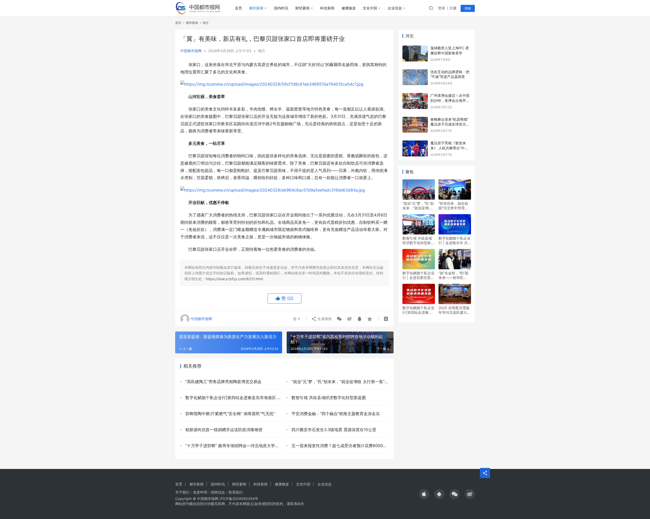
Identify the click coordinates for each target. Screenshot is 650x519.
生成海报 (324, 319)
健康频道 (349, 8)
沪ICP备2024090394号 (238, 498)
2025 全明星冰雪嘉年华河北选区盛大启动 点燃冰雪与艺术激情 (454, 310)
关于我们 (182, 492)
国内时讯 (281, 8)
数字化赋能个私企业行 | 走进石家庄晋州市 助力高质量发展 (418, 275)
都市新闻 (256, 8)
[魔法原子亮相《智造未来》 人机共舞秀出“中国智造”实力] (415, 148)
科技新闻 (327, 8)
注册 (453, 8)
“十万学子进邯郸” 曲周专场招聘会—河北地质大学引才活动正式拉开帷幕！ (233, 445)
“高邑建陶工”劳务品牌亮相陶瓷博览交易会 (223, 381)
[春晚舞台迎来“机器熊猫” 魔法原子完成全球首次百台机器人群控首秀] (415, 125)
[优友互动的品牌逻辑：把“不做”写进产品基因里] (415, 77)
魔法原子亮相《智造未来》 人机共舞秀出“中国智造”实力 (449, 148)
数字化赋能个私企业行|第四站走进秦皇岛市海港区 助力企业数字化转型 (233, 397)
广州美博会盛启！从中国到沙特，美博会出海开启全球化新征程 (449, 100)
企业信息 (395, 8)
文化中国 (370, 8)
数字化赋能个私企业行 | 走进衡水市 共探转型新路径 (454, 240)
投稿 (468, 8)
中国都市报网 (191, 51)
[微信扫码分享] (339, 318)
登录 (441, 8)
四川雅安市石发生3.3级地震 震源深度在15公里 (333, 429)
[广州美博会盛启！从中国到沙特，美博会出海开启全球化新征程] (415, 101)
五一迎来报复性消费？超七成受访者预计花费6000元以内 (339, 445)
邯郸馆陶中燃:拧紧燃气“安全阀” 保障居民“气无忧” (229, 413)
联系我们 (236, 492)
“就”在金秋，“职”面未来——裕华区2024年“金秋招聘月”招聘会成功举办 (454, 275)
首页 (238, 8)
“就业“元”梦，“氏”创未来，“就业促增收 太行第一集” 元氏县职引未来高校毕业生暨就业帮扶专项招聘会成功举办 (339, 381)
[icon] (424, 494)
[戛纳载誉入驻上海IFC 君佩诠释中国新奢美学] (415, 53)
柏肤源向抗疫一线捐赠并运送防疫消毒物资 (223, 429)
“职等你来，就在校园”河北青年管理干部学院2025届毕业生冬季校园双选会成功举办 (454, 205)
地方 (261, 51)
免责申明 (200, 492)
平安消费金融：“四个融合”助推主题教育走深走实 (335, 413)
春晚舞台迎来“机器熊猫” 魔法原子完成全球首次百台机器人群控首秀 (449, 124)
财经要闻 (302, 8)
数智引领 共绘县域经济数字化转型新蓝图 (328, 397)
